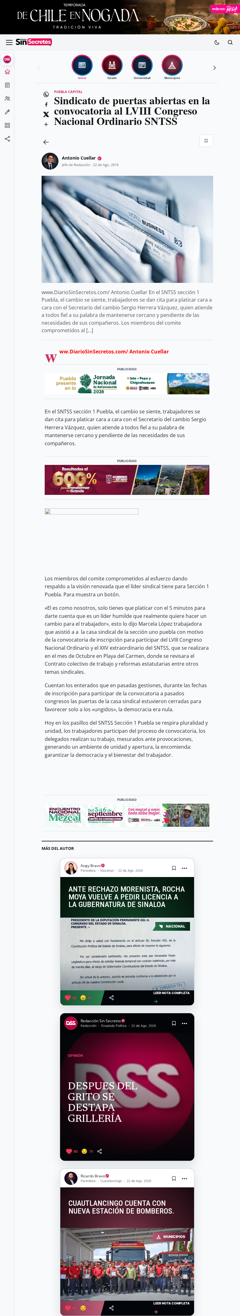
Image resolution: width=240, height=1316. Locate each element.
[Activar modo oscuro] (216, 42)
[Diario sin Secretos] (34, 42)
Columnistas (7, 114)
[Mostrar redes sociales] (7, 141)
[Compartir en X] (46, 114)
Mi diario (7, 87)
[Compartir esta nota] (111, 998)
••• (185, 868)
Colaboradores (7, 100)
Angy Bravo (91, 866)
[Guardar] (206, 141)
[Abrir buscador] (230, 42)
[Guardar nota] (173, 868)
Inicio (7, 74)
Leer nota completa (171, 997)
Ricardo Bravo (93, 1176)
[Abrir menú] (9, 42)
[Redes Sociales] (7, 141)
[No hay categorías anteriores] (39, 68)
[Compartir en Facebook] (46, 104)
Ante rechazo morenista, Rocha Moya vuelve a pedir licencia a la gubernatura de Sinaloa (126, 897)
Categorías (7, 127)
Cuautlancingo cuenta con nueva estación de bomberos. (121, 1207)
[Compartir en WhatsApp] (46, 94)
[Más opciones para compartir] (46, 124)
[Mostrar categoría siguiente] (214, 68)
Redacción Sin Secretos (101, 1021)
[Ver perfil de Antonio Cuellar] (50, 161)
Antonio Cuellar (79, 158)
